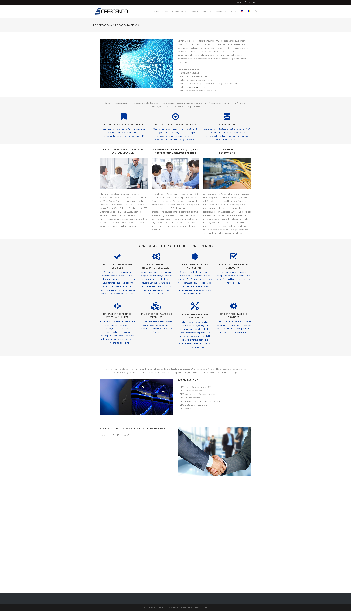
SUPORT (237, 2)
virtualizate (200, 87)
